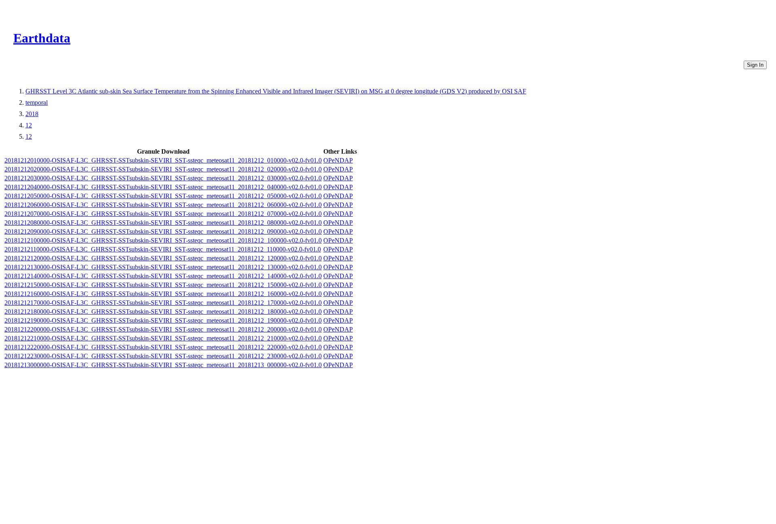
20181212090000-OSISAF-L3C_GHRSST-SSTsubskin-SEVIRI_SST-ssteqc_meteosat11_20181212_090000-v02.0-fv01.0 (163, 231)
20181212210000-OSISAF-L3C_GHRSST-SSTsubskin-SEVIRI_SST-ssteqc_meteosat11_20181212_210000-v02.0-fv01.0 (163, 338)
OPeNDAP (338, 160)
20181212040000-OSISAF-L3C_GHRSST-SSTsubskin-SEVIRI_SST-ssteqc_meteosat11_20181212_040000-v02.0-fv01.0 (163, 187)
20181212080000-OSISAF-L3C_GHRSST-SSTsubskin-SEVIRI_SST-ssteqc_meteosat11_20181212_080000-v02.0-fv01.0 (163, 222)
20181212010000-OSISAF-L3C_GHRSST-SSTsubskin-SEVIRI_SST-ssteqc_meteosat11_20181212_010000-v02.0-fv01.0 (163, 160)
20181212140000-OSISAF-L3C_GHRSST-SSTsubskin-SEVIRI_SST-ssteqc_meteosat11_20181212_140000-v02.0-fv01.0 (163, 276)
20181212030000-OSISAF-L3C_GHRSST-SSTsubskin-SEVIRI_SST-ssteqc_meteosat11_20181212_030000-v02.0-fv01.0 (163, 178)
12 (28, 125)
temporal (36, 102)
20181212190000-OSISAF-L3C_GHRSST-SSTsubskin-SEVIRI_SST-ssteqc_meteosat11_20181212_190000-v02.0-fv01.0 (163, 320)
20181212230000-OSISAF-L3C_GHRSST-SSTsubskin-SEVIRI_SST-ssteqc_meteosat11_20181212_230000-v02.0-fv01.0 (163, 356)
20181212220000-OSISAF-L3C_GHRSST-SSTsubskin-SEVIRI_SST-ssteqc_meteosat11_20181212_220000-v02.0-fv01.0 (163, 347)
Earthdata (41, 38)
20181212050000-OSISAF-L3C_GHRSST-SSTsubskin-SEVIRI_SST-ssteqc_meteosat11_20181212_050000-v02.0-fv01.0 (163, 195)
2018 (31, 113)
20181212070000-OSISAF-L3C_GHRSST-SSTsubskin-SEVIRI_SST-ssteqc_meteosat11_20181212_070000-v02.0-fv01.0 (163, 213)
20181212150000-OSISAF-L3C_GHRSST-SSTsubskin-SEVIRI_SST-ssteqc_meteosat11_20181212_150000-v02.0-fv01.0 (163, 284)
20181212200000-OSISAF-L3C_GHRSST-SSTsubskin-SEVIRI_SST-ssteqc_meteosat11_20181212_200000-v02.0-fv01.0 (163, 329)
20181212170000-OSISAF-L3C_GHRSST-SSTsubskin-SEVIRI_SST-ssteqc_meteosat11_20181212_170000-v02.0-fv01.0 (163, 302)
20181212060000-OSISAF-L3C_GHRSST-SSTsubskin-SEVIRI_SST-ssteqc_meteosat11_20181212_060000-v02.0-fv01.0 (163, 204)
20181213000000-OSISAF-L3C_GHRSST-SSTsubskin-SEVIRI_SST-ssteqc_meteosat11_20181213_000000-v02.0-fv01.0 (163, 364)
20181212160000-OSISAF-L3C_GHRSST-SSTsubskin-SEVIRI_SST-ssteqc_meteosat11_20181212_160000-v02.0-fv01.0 (163, 293)
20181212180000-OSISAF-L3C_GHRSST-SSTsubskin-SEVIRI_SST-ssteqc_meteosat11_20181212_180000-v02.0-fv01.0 (163, 311)
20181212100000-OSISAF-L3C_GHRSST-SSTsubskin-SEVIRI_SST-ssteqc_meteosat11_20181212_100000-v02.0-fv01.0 (163, 240)
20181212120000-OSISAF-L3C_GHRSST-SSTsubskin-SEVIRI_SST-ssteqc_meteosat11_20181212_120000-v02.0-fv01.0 (163, 258)
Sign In (755, 65)
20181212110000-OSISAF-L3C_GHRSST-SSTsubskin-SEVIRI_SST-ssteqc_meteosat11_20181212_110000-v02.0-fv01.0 (162, 249)
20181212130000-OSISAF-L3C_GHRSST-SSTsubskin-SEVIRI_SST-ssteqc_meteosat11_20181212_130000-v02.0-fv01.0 (163, 267)
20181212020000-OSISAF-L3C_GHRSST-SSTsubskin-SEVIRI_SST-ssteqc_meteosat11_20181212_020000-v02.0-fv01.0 (163, 169)
